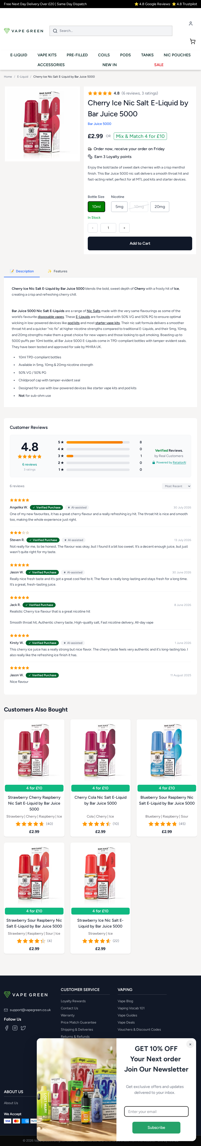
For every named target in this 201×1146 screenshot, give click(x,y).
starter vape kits (107, 323)
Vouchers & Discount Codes (139, 1029)
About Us (11, 1103)
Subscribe (156, 1127)
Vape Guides (127, 1015)
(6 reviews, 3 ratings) (140, 93)
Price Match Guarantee (78, 1022)
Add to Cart (140, 243)
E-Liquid (22, 76)
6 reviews (29, 464)
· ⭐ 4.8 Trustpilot (183, 4)
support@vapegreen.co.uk (30, 1010)
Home (8, 76)
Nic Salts (93, 311)
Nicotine (117, 197)
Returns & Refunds (75, 1037)
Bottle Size (96, 197)
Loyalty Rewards (73, 1001)
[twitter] (23, 1028)
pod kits (74, 323)
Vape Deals (126, 1022)
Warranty (68, 1015)
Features (57, 271)
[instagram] (15, 1028)
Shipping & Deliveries (77, 1029)
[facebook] (6, 1028)
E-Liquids (83, 317)
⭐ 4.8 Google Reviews (152, 4)
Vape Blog (125, 1001)
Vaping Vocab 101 (131, 1008)
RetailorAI (179, 462)
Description (22, 271)
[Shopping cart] (192, 41)
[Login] (190, 23)
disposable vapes (51, 317)
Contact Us (69, 1008)
